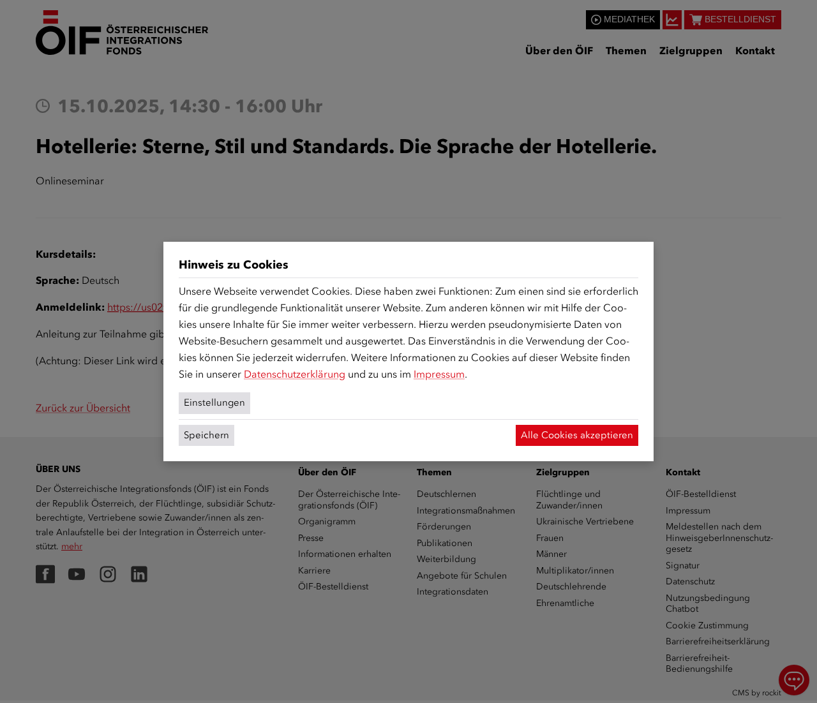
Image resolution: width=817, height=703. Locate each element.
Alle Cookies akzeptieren (577, 435)
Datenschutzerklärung (294, 374)
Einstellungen (214, 402)
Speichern (206, 435)
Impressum (439, 374)
